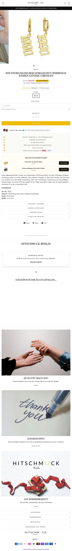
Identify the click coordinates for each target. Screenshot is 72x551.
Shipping (33, 83)
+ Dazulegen (64, 163)
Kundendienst (35, 517)
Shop (36, 385)
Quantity (36, 113)
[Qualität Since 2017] (36, 352)
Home (35, 69)
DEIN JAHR (36, 101)
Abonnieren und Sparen (35, 527)
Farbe (36, 92)
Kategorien (35, 512)
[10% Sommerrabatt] (36, 473)
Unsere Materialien (36, 208)
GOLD (36, 96)
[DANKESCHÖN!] (36, 413)
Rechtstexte (36, 522)
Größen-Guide (36, 212)
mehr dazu (36, 446)
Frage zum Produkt (36, 217)
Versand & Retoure (36, 204)
